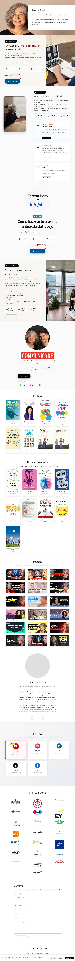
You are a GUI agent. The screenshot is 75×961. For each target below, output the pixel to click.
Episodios (24, 376)
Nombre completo (18, 894)
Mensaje (16, 918)
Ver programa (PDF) (47, 157)
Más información (11, 316)
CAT (71, 3)
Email (15, 902)
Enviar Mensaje (20, 937)
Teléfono (16, 910)
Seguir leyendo (37, 718)
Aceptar (69, 958)
